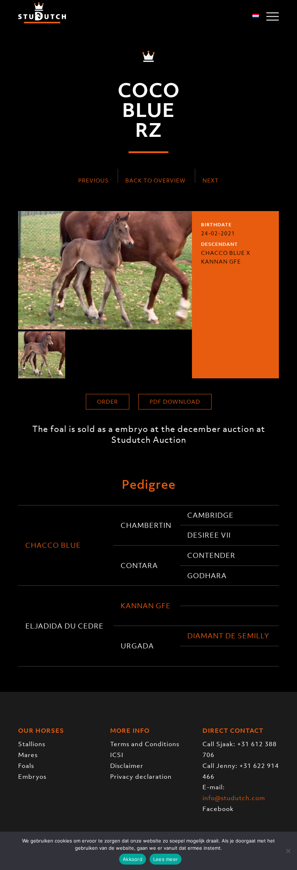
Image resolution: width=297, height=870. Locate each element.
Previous (93, 180)
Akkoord (132, 859)
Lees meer (165, 859)
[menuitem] (269, 16)
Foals (26, 766)
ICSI (117, 755)
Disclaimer (126, 766)
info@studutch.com (233, 798)
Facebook (218, 809)
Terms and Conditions (144, 744)
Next (210, 180)
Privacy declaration (141, 777)
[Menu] (269, 16)
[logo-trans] (42, 16)
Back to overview (155, 180)
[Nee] (288, 850)
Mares (28, 755)
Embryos (32, 777)
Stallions (31, 744)
